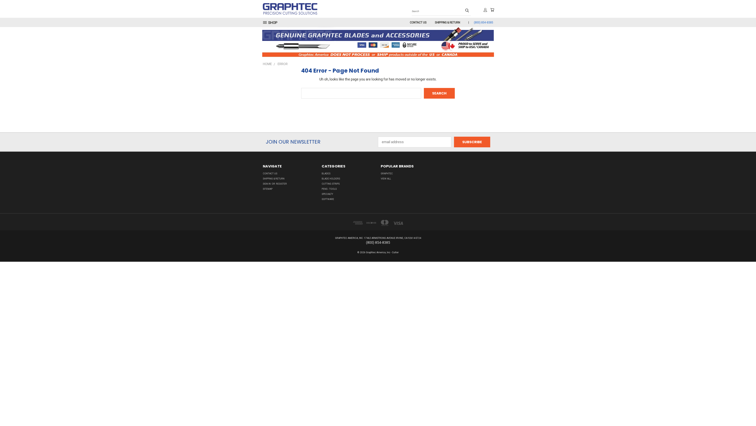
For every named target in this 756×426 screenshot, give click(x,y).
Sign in (267, 183)
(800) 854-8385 (483, 22)
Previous (744, 413)
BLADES (326, 173)
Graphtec (387, 173)
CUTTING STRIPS (331, 183)
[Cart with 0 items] (492, 10)
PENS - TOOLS (329, 189)
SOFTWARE (328, 199)
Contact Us (418, 22)
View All (386, 178)
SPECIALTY (327, 194)
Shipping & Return (447, 22)
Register (281, 183)
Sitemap (267, 189)
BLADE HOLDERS (331, 178)
